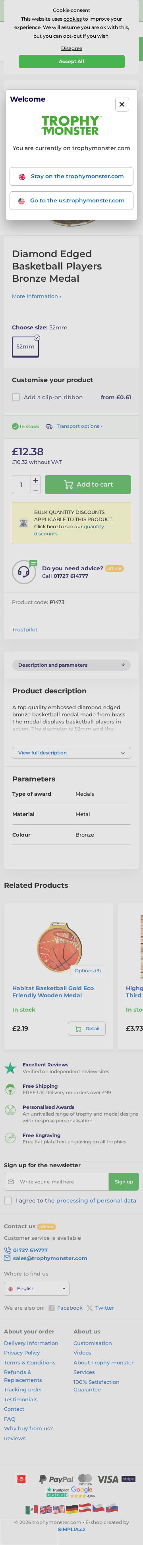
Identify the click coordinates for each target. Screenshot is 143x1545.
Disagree (71, 48)
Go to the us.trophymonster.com (77, 200)
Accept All (71, 61)
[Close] (122, 105)
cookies (73, 19)
